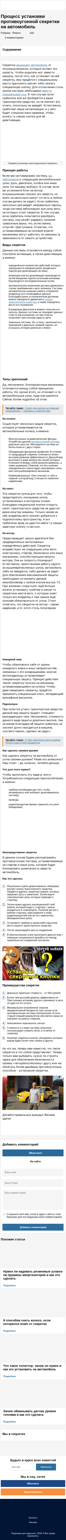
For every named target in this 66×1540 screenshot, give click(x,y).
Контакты (33, 1518)
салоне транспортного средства (31, 300)
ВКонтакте (33, 1483)
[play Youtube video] (33, 963)
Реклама (33, 1522)
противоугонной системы (45, 441)
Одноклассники (33, 1492)
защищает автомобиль (32, 65)
